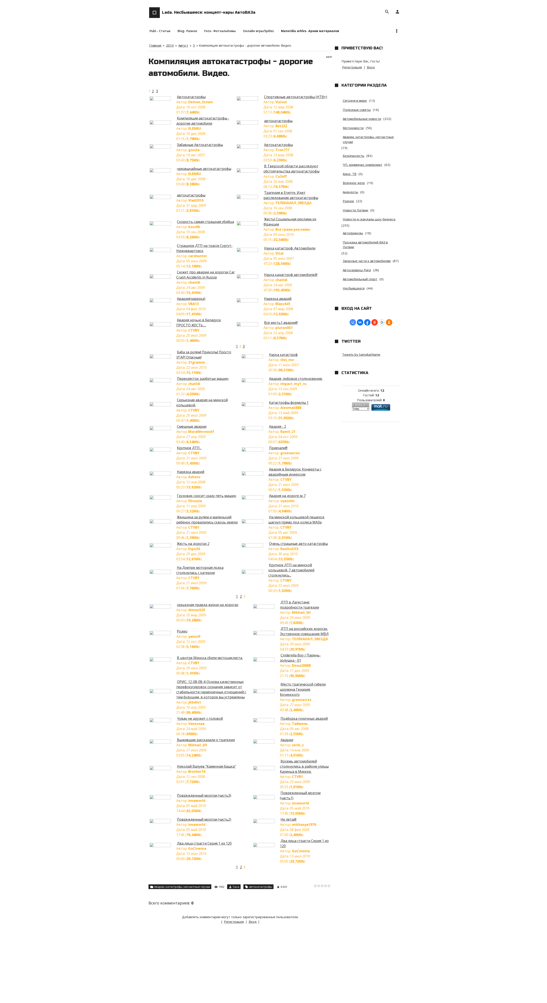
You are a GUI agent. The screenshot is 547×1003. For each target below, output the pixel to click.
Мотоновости (353, 128)
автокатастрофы (278, 120)
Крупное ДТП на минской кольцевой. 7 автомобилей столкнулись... (291, 570)
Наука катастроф (283, 354)
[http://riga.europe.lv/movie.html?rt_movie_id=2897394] (162, 301)
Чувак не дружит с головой (200, 718)
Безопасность (353, 155)
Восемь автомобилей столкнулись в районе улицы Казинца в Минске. (304, 766)
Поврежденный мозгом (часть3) (204, 795)
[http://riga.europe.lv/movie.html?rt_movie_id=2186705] (162, 660)
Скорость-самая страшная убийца (205, 221)
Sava (236, 887)
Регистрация (234, 921)
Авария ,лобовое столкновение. (296, 378)
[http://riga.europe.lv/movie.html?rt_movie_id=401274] (249, 171)
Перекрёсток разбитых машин (202, 378)
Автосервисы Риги (357, 270)
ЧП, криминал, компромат (362, 164)
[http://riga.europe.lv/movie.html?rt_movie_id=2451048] (254, 429)
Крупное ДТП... (189, 447)
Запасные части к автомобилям (367, 261)
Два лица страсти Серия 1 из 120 (204, 843)
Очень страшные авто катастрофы (298, 543)
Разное (348, 201)
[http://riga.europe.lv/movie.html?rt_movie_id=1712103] (162, 197)
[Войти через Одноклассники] (389, 322)
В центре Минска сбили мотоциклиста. (210, 657)
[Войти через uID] (353, 322)
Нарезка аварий (277, 298)
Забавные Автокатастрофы (200, 144)
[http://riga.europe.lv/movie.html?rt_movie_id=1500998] (266, 822)
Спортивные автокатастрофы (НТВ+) (295, 96)
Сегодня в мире (355, 100)
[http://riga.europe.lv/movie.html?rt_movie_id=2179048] (254, 450)
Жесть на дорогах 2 (193, 543)
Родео (182, 631)
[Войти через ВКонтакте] (360, 322)
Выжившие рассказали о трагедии (206, 740)
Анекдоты (350, 192)
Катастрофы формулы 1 (289, 402)
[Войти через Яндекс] (374, 322)
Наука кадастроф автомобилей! (290, 274)
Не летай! (288, 819)
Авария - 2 (277, 426)
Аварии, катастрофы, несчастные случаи (182, 887)
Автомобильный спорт (360, 279)
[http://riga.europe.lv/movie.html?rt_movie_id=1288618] (162, 171)
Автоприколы (353, 233)
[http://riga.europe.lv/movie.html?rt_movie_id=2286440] (162, 277)
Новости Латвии (355, 210)
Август (183, 45)
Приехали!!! (278, 447)
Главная (155, 45)
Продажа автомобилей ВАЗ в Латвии (365, 244)
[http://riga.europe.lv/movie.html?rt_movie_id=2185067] (266, 607)
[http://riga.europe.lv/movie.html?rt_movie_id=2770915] (162, 546)
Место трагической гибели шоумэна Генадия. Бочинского (303, 689)
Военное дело (354, 183)
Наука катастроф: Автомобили (289, 248)
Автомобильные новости (362, 119)
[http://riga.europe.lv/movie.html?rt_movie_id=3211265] (266, 798)
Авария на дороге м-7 (287, 495)
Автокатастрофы (191, 96)
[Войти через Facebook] (367, 322)
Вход (253, 921)
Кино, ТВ (349, 174)
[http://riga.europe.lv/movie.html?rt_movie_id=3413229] (266, 846)
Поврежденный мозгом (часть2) (204, 819)
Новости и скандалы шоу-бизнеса (369, 219)
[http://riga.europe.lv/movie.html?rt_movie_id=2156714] (162, 742)
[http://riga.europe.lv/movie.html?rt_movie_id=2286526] (249, 277)
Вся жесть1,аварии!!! (281, 322)
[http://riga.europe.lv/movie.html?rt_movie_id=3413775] (162, 846)
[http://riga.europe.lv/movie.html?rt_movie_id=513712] (249, 301)
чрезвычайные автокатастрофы (204, 168)
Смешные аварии (191, 426)
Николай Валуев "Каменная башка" (206, 766)
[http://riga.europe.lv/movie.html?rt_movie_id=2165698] (266, 769)
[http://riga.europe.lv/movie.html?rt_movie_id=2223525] (254, 522)
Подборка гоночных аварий (304, 718)
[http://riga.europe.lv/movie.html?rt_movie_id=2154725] (162, 325)
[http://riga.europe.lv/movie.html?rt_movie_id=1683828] (162, 607)
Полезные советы (357, 110)
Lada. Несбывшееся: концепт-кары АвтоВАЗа (208, 12)
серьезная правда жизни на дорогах (207, 604)
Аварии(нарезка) (191, 298)
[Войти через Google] (382, 322)
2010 (170, 45)
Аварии (287, 740)
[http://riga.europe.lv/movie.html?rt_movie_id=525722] (249, 99)
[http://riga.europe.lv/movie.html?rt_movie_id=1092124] (162, 99)
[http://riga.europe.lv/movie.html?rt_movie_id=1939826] (162, 721)
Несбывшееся (354, 288)
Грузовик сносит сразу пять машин (206, 495)
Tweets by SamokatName (361, 354)
